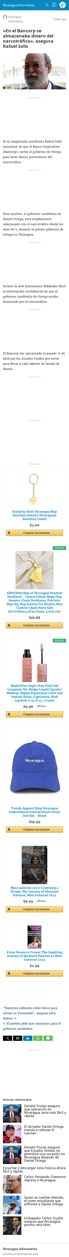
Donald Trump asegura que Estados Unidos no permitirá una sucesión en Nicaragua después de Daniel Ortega (44, 1154)
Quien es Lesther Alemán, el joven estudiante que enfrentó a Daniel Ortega (44, 1200)
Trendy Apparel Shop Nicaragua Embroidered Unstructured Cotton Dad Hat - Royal (34, 811)
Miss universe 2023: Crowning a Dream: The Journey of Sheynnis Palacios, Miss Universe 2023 (34, 891)
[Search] (46, 4)
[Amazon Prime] (41, 705)
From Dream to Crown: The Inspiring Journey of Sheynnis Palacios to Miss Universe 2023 (34, 955)
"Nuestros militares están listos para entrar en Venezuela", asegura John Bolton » (30, 1013)
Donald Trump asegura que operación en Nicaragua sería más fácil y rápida (45, 1111)
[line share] (48, 1040)
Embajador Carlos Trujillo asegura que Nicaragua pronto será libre (43, 1221)
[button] (7, 1038)
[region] (34, 118)
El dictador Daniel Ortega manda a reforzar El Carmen (43, 1129)
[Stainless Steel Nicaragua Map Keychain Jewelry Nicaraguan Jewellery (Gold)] (34, 489)
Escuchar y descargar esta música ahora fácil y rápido (34, 1169)
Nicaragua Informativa (18, 5)
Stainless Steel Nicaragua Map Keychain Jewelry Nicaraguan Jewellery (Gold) (34, 515)
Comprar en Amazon (36, 532)
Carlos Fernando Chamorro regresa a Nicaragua (45, 1178)
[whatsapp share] (38, 1040)
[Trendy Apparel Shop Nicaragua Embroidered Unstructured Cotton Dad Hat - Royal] (34, 768)
